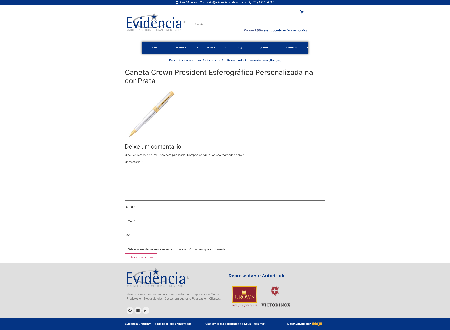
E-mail (130, 220)
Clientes (290, 47)
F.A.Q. (239, 47)
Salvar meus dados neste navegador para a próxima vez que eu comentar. (177, 249)
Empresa (179, 47)
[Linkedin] (138, 310)
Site (127, 235)
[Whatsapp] (145, 310)
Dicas (210, 47)
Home (153, 47)
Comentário (134, 162)
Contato (264, 47)
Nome (130, 206)
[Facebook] (130, 310)
